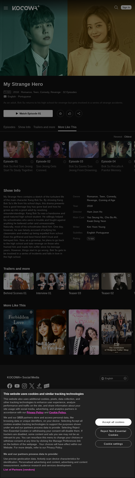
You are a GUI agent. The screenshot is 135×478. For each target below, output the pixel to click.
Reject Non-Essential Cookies (113, 433)
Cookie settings (113, 443)
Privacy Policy (35, 412)
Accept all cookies (113, 422)
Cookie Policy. (57, 412)
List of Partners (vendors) (19, 469)
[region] (67, 433)
